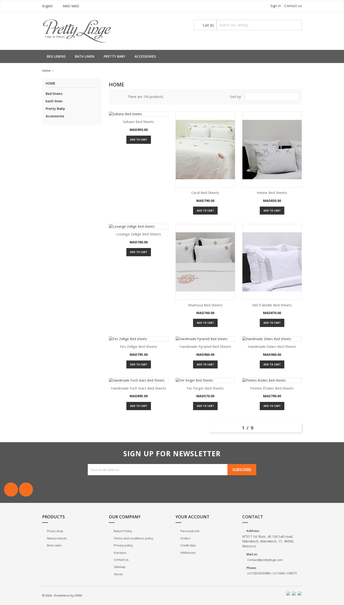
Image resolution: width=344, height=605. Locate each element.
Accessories (145, 56)
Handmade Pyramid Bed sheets (205, 346)
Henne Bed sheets (272, 192)
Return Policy (122, 531)
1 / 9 (248, 428)
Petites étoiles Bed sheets (272, 388)
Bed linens (56, 56)
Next (297, 427)
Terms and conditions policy (133, 538)
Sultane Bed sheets (138, 121)
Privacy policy (123, 545)
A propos (120, 552)
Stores (118, 574)
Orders (185, 538)
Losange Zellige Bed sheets (138, 234)
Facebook (11, 490)
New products (56, 538)
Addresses (188, 552)
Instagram (26, 490)
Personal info (190, 531)
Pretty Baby (114, 56)
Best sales (54, 545)
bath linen (84, 56)
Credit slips (188, 545)
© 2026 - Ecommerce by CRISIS (62, 596)
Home (50, 83)
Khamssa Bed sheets (205, 305)
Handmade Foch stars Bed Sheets (138, 388)
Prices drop (54, 531)
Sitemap (119, 567)
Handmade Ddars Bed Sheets (272, 346)
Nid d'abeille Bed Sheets (272, 305)
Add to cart (138, 139)
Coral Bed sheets (205, 192)
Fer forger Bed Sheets (205, 388)
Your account (192, 517)
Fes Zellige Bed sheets (138, 346)
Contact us (293, 6)
